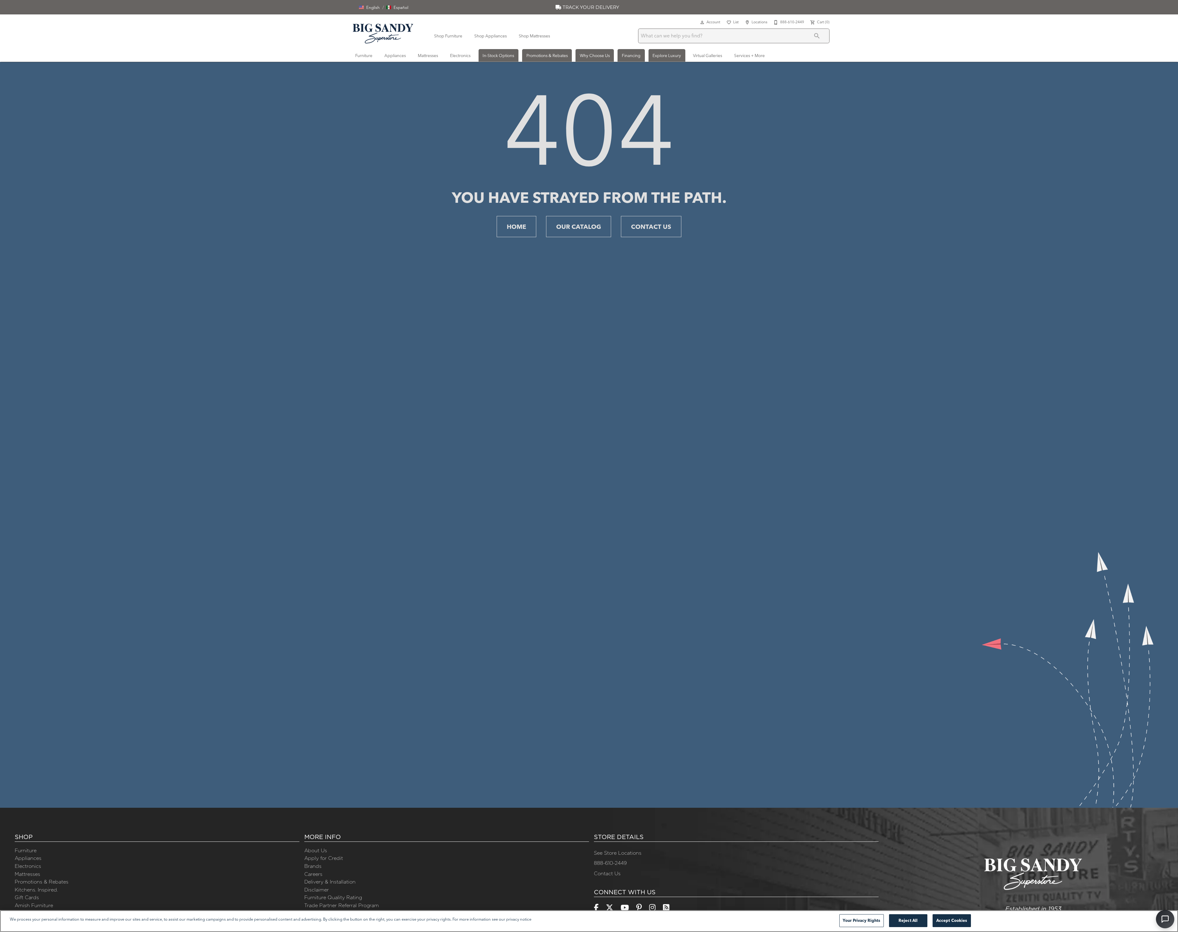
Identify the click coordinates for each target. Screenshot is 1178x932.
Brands (312, 866)
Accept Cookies (951, 920)
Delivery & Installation (330, 881)
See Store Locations (617, 852)
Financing (631, 55)
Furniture (363, 55)
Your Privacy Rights (861, 920)
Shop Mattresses (534, 35)
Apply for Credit (323, 858)
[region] (589, 921)
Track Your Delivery (590, 7)
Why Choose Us (595, 55)
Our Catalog (578, 226)
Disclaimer (316, 889)
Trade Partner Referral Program (341, 905)
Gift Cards (27, 897)
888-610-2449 (610, 863)
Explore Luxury (667, 55)
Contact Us (651, 226)
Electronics (460, 55)
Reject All (908, 920)
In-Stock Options (498, 55)
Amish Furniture (34, 905)
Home (516, 226)
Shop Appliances (490, 35)
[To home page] (383, 32)
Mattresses (428, 55)
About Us (315, 850)
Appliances (395, 55)
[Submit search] (817, 35)
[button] (369, 7)
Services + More (749, 55)
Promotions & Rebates (547, 55)
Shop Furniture (448, 35)
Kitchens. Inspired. (36, 889)
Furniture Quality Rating (333, 897)
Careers (313, 874)
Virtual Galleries (707, 55)
